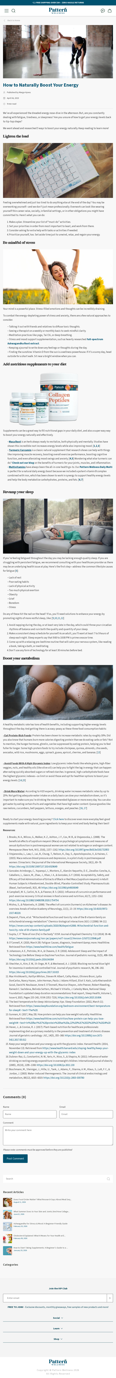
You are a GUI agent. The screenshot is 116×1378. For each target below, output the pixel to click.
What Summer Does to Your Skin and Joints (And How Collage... (42, 1211)
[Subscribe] (110, 1298)
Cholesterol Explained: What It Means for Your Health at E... (40, 1235)
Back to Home (14, 20)
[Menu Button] (6, 11)
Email (63, 1107)
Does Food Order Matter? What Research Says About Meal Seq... (43, 1199)
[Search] (108, 1179)
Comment (8, 1122)
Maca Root (15, 442)
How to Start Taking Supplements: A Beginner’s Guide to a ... (41, 1247)
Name (6, 1107)
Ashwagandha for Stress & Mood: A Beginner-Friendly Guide (41, 1223)
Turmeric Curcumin (20, 450)
